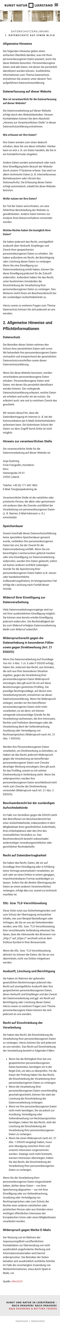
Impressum (22, 1321)
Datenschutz (38, 1321)
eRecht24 (16, 1281)
